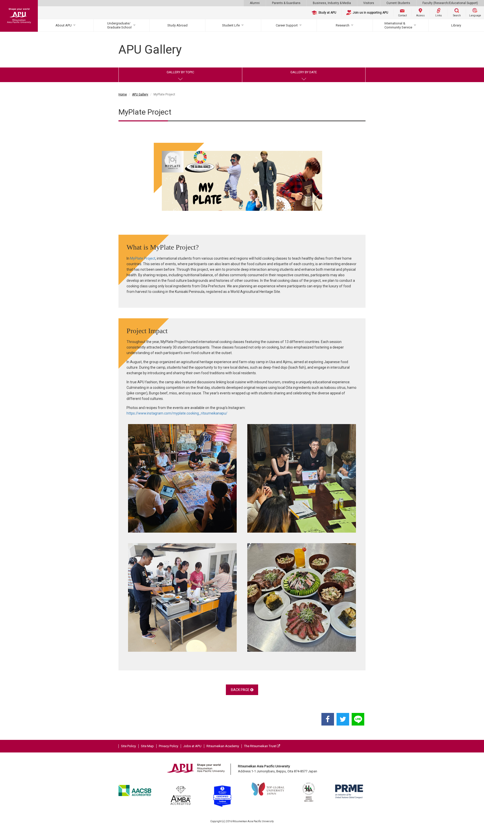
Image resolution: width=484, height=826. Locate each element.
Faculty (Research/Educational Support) (450, 3)
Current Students (398, 3)
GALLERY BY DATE (303, 72)
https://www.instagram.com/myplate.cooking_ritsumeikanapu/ (177, 413)
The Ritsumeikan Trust (260, 746)
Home (122, 94)
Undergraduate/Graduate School (119, 25)
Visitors (368, 3)
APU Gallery (140, 94)
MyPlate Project (142, 258)
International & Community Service (398, 25)
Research (342, 25)
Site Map (147, 746)
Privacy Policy (168, 746)
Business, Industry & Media (332, 3)
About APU (63, 25)
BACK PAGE (240, 690)
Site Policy (128, 746)
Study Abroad (177, 25)
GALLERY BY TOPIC (180, 72)
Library (456, 25)
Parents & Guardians (286, 3)
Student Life (231, 25)
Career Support (287, 25)
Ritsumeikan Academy (222, 746)
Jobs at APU (192, 746)
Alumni (255, 3)
